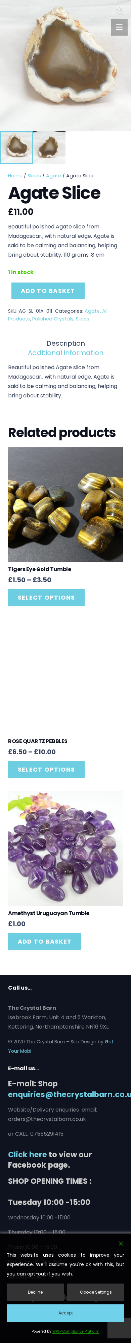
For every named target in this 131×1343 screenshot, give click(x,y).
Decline (35, 1292)
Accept (65, 1313)
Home (15, 175)
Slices (34, 175)
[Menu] (119, 27)
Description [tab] (65, 343)
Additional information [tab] (65, 352)
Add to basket (48, 291)
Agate (53, 175)
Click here (27, 1154)
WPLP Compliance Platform (75, 1331)
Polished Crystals (53, 318)
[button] (120, 10)
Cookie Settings (96, 1292)
